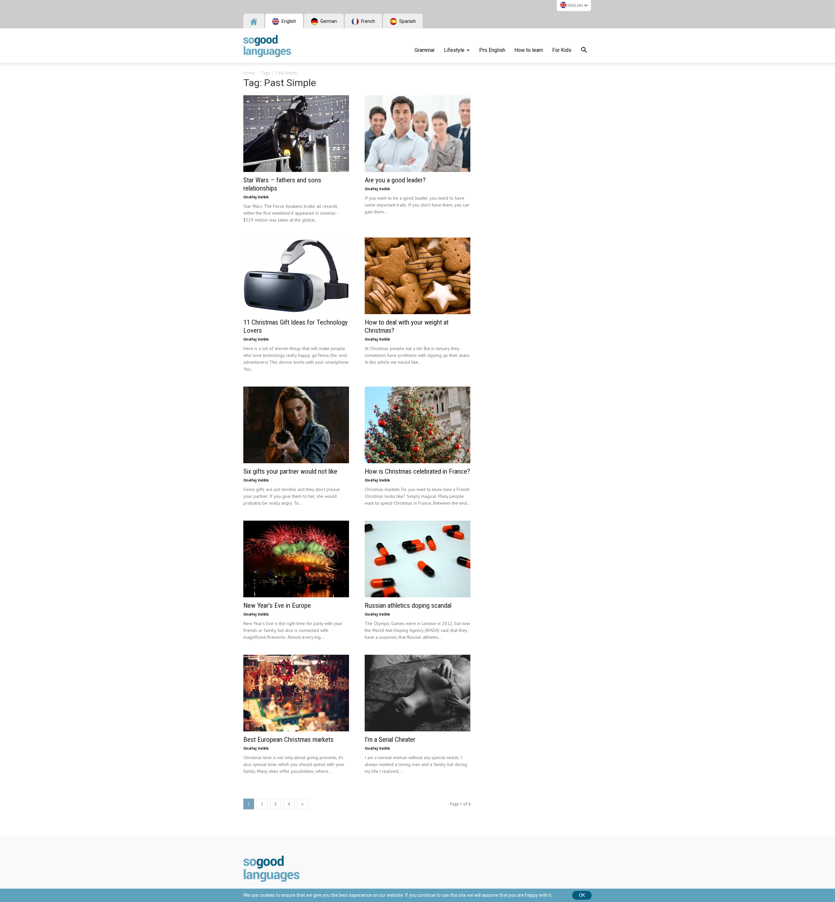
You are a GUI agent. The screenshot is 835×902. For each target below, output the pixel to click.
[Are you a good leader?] (417, 133)
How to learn (528, 50)
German (328, 21)
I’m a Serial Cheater (390, 739)
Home (249, 73)
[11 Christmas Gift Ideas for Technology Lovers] (296, 275)
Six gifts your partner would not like (290, 471)
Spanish (407, 21)
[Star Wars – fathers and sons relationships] (296, 133)
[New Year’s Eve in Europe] (296, 559)
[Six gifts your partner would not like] (296, 425)
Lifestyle (454, 50)
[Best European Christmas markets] (296, 693)
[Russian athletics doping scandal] (417, 559)
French (367, 21)
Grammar (425, 50)
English (575, 5)
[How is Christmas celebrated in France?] (417, 425)
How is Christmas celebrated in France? (417, 471)
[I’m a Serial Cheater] (417, 693)
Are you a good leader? (395, 180)
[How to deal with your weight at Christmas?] (417, 275)
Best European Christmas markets (288, 739)
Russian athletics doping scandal (408, 605)
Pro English (492, 50)
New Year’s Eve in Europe (277, 605)
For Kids (561, 50)
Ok (582, 895)
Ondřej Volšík (256, 196)
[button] (584, 51)
